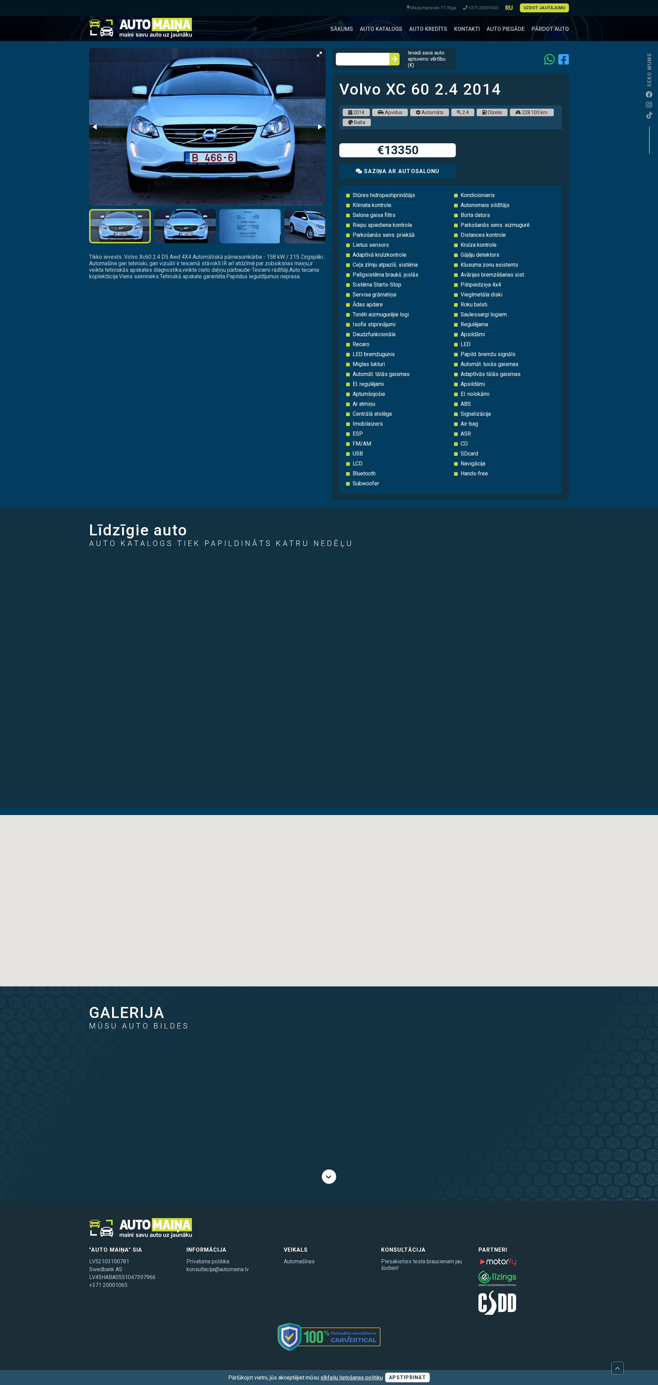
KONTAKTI (467, 29)
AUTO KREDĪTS (428, 29)
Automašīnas (299, 1261)
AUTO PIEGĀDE (506, 29)
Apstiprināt (407, 1377)
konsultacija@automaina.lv (217, 1269)
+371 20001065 (108, 1285)
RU (509, 7)
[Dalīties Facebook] (563, 59)
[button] (319, 54)
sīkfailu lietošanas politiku (351, 1377)
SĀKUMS (341, 29)
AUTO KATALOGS (381, 29)
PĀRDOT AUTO (550, 29)
